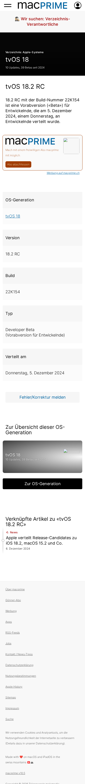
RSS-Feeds (12, 632)
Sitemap (10, 697)
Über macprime (15, 589)
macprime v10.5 (15, 773)
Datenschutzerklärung (19, 665)
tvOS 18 (17, 59)
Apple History (13, 686)
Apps (8, 621)
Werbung (11, 611)
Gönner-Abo (13, 600)
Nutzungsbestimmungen (20, 675)
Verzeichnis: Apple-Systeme (24, 52)
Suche (9, 719)
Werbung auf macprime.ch (63, 173)
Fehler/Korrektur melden (42, 397)
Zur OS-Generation (42, 483)
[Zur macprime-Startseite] (42, 5)
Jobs (8, 643)
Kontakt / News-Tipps (19, 654)
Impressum (12, 708)
